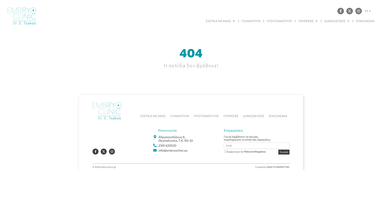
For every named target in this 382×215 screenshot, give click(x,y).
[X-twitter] (349, 11)
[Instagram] (358, 11)
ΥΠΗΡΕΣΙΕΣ (306, 21)
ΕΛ (366, 10)
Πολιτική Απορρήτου (255, 151)
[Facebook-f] (340, 11)
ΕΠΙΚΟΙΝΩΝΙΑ (365, 21)
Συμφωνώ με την (246, 151)
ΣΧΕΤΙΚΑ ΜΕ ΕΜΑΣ (218, 21)
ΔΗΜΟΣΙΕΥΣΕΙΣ (334, 21)
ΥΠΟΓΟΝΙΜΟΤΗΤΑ (279, 21)
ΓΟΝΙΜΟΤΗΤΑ (251, 21)
